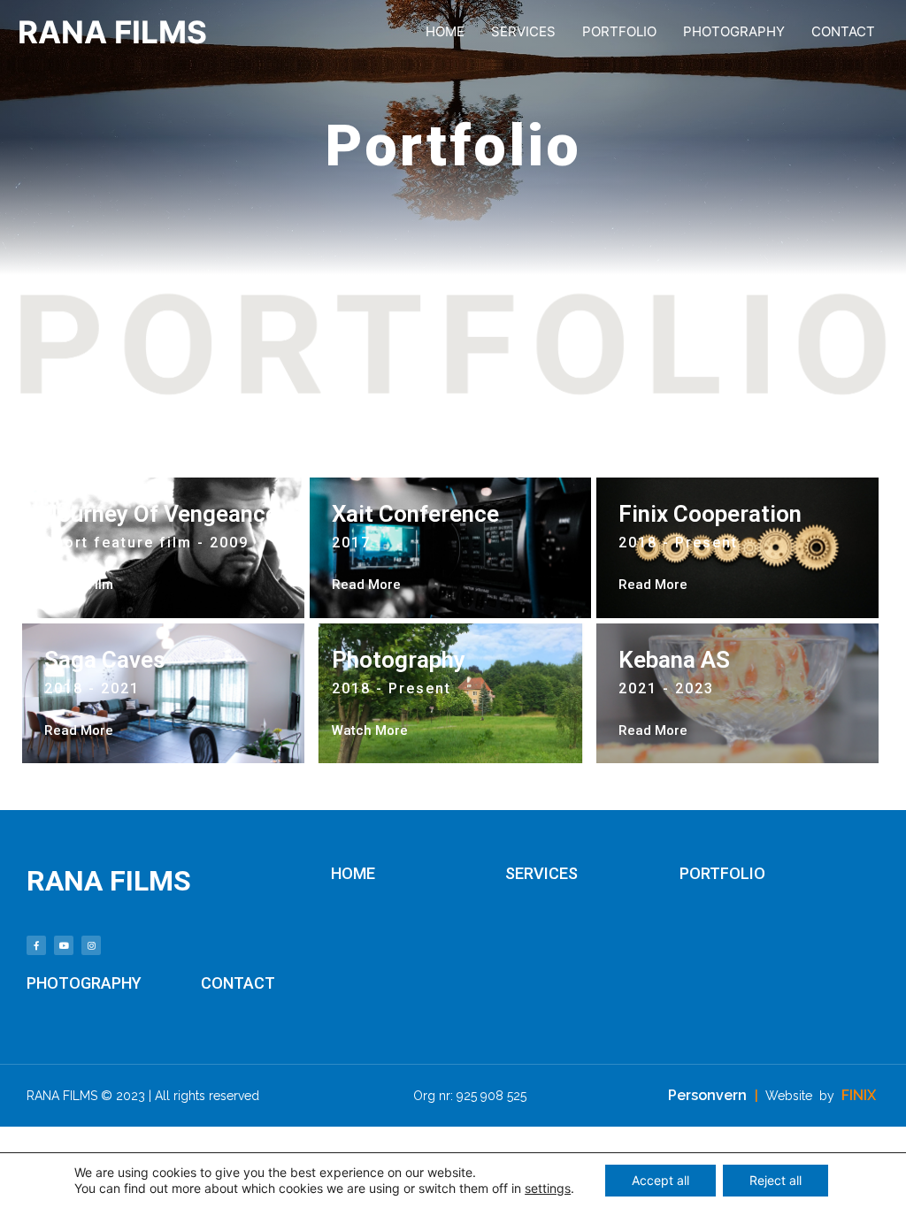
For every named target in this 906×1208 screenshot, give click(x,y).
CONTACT (843, 31)
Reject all (775, 1180)
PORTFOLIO (619, 31)
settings (548, 1188)
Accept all (660, 1180)
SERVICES (523, 31)
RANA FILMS (112, 31)
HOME (445, 31)
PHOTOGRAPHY (734, 31)
